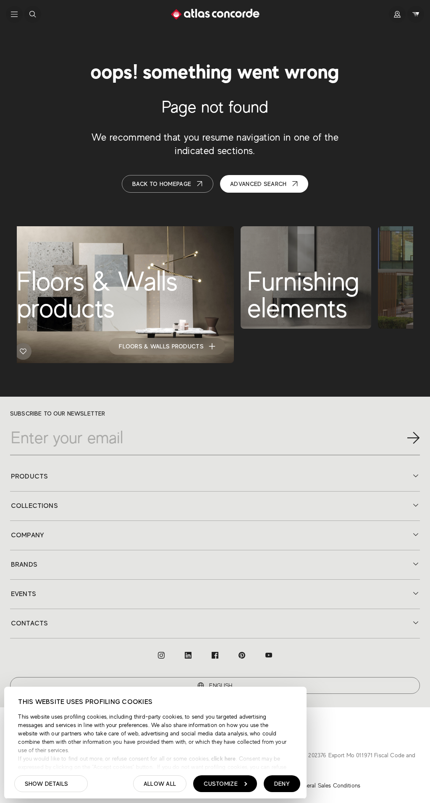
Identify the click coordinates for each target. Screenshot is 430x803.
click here (223, 758)
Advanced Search (258, 183)
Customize (221, 783)
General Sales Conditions (328, 785)
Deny (282, 783)
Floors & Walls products (161, 346)
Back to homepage (161, 183)
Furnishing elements (308, 346)
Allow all (160, 783)
